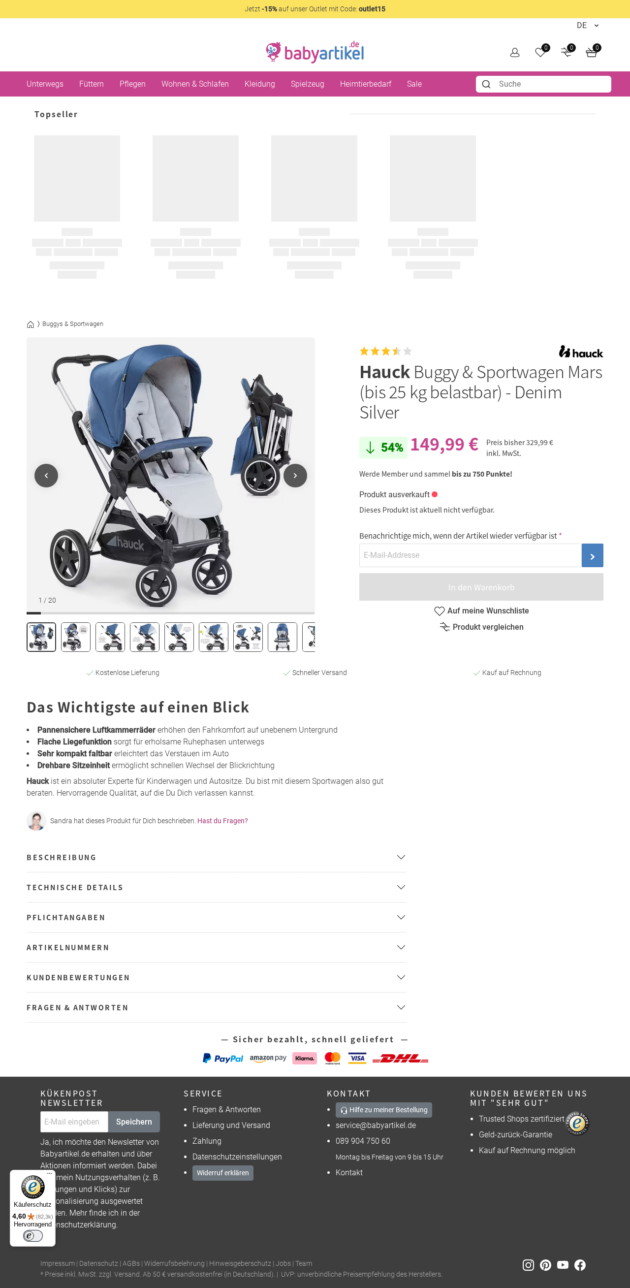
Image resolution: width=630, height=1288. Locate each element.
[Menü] (50, 1176)
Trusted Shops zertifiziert (522, 1119)
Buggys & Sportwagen (72, 323)
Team (303, 1263)
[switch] (33, 1236)
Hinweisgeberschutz (240, 1263)
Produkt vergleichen (488, 627)
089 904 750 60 (363, 1141)
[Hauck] (581, 351)
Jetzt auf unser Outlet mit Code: (315, 9)
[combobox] (543, 84)
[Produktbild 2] (76, 637)
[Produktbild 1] (41, 637)
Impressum (57, 1263)
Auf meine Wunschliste (488, 610)
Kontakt (349, 1172)
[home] (315, 52)
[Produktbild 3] (110, 637)
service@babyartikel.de (376, 1125)
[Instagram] (531, 1264)
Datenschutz (98, 1263)
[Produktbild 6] (213, 637)
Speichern (134, 1122)
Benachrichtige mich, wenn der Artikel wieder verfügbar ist (458, 535)
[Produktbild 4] (144, 637)
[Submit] (487, 84)
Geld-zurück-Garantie (515, 1134)
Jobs (283, 1263)
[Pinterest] (548, 1264)
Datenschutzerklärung (78, 1224)
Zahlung (206, 1141)
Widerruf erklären (223, 1173)
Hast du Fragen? (222, 821)
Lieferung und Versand (231, 1125)
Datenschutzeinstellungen (237, 1156)
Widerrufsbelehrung (174, 1263)
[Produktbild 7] (248, 637)
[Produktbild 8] (282, 637)
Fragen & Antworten (226, 1109)
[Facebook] (582, 1264)
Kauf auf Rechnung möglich (527, 1150)
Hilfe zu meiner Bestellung (388, 1110)
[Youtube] (565, 1264)
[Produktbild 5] (179, 637)
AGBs (131, 1263)
